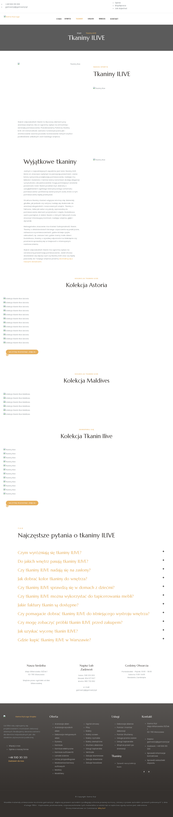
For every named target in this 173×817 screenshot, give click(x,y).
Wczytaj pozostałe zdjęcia (22, 352)
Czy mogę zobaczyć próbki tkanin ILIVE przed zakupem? (70, 622)
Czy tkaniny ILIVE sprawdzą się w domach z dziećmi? (66, 587)
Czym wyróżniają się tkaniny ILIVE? (49, 552)
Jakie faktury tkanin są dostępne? (48, 605)
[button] (91, 552)
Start (79, 33)
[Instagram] (149, 771)
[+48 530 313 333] (5, 759)
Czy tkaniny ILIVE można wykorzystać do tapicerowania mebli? (76, 596)
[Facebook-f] (144, 771)
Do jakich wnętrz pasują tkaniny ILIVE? (53, 561)
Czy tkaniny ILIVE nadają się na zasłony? (54, 570)
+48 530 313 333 (17, 757)
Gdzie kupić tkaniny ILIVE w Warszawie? (54, 640)
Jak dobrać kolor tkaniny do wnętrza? (52, 578)
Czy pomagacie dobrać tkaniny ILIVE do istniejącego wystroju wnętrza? (83, 613)
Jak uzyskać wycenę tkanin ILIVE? (48, 631)
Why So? (101, 808)
